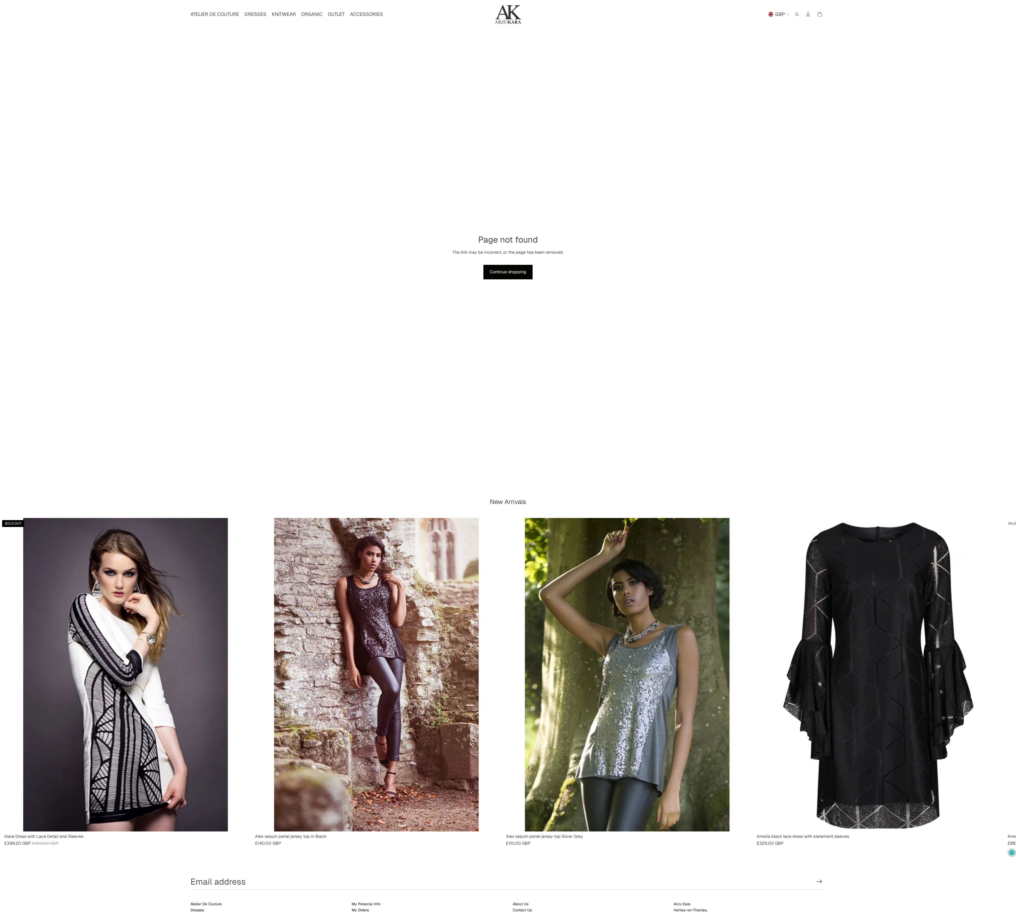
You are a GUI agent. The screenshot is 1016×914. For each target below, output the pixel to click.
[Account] (808, 14)
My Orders (360, 910)
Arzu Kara (682, 904)
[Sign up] (819, 881)
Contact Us (522, 910)
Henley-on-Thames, (690, 910)
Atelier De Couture (206, 904)
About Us (520, 904)
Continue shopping (508, 272)
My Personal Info (366, 904)
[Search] (797, 14)
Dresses (197, 910)
